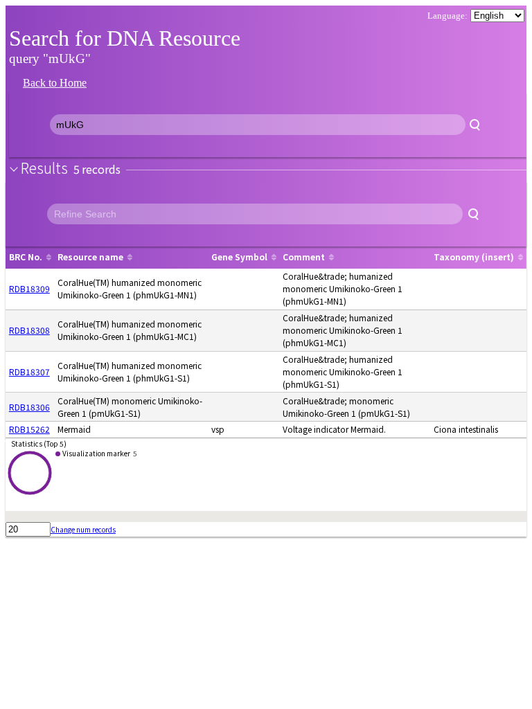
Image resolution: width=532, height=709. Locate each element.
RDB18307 (29, 371)
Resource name (90, 256)
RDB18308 (29, 330)
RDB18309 (29, 288)
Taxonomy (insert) (474, 256)
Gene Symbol (239, 256)
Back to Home (55, 83)
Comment (304, 256)
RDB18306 (29, 407)
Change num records (83, 529)
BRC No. (25, 256)
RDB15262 (29, 429)
